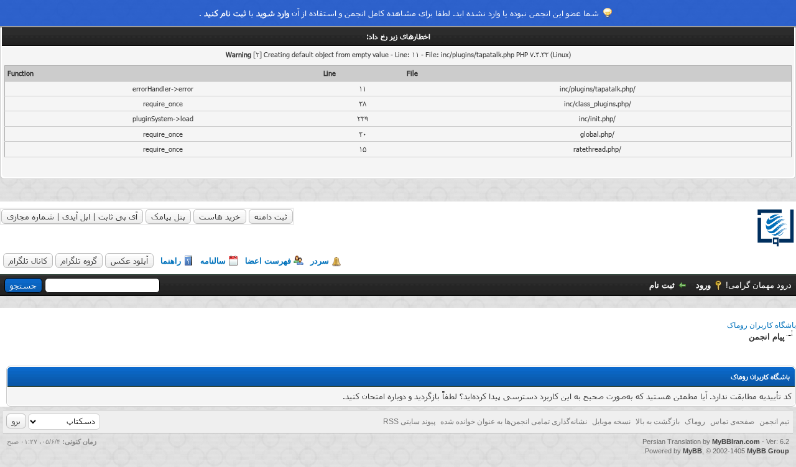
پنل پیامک (168, 216)
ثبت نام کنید (225, 13)
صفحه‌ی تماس (732, 421)
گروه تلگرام (79, 261)
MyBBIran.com (736, 441)
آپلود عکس (129, 261)
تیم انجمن (774, 421)
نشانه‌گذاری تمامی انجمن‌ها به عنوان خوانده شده (513, 421)
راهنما (170, 261)
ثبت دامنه (270, 216)
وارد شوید (272, 13)
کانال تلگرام (28, 261)
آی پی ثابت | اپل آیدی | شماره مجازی (72, 216)
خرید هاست (220, 216)
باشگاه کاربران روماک (761, 325)
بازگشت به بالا (658, 421)
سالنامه (213, 261)
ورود (703, 285)
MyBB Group (768, 451)
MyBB (692, 451)
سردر (319, 261)
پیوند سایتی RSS (409, 421)
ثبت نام (662, 285)
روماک (695, 421)
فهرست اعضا (268, 261)
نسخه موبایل (611, 421)
